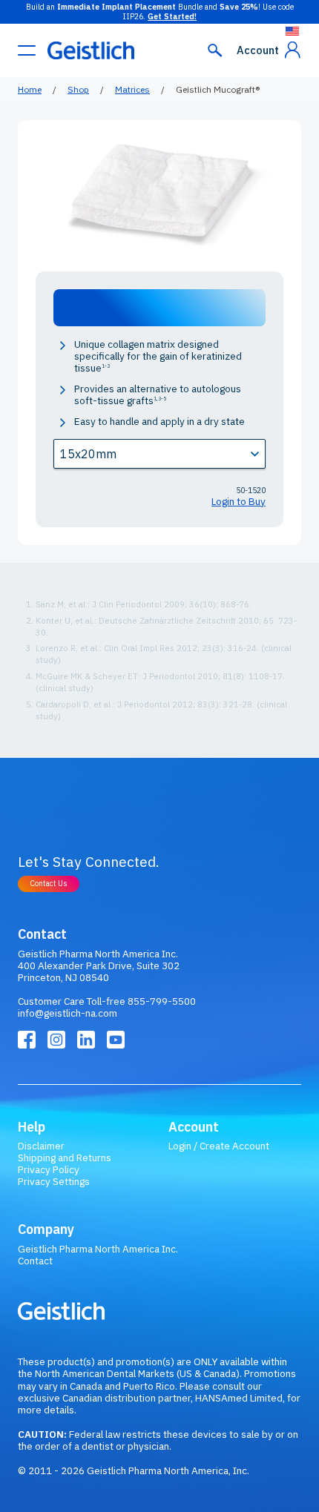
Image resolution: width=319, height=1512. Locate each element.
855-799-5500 (162, 1001)
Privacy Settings (54, 1181)
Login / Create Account (218, 1145)
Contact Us (49, 883)
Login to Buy (238, 501)
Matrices (132, 89)
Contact (35, 1260)
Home (30, 89)
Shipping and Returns (64, 1157)
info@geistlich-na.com (67, 1013)
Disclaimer (41, 1145)
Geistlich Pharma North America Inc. (98, 1248)
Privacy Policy (48, 1169)
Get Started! (172, 16)
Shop (78, 89)
